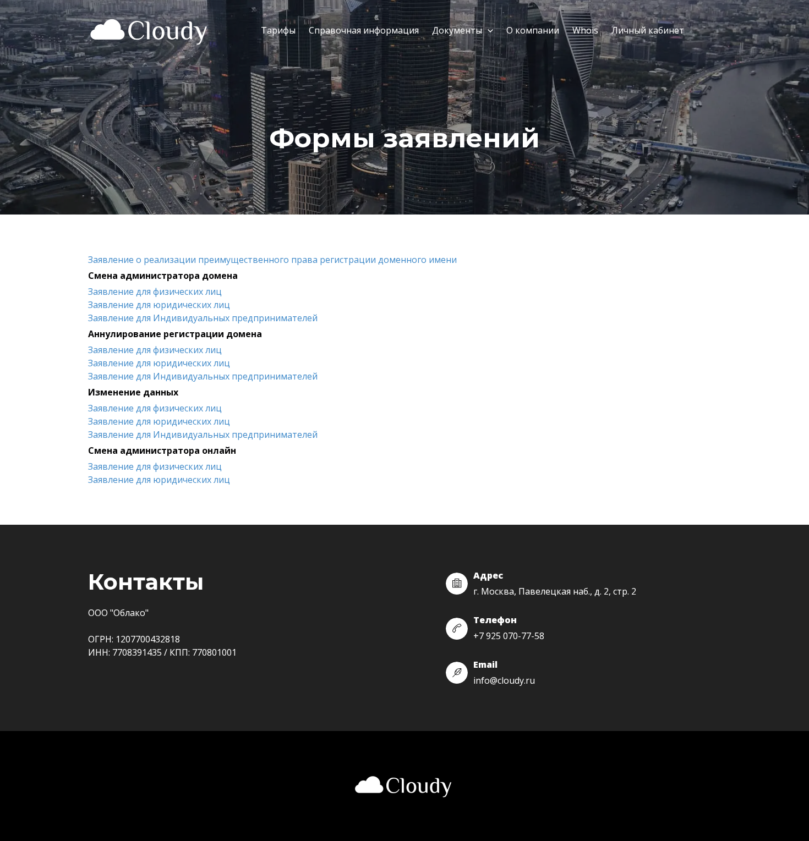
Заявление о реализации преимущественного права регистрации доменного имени (272, 260)
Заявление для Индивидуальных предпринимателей (203, 318)
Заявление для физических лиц (155, 291)
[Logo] (150, 31)
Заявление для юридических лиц (159, 305)
